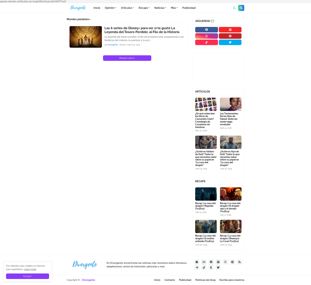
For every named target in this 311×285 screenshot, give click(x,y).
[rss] (239, 262)
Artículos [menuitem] (126, 7)
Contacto (169, 280)
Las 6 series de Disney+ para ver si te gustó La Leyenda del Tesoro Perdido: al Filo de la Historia (141, 30)
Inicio (157, 280)
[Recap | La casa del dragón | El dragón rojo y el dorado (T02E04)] (231, 194)
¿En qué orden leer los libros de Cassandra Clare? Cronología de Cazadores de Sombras (205, 120)
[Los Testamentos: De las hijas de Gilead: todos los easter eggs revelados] (231, 104)
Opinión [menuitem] (110, 7)
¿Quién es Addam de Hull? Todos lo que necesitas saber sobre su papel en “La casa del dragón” (206, 158)
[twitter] (230, 42)
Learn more (30, 269)
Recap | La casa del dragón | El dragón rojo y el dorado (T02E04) (230, 207)
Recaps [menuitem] (143, 7)
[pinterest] (230, 36)
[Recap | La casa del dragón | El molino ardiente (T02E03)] (206, 226)
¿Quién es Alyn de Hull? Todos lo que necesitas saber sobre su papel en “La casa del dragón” (230, 158)
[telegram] (197, 267)
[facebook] (206, 29)
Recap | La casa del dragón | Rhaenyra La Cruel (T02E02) (230, 238)
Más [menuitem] (173, 7)
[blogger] (197, 262)
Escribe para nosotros (231, 280)
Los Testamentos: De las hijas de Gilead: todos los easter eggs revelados (229, 119)
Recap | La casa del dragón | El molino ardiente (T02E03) (205, 238)
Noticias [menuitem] (159, 7)
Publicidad (185, 280)
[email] (204, 262)
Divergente (88, 280)
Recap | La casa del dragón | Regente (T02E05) (205, 206)
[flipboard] (230, 29)
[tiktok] (206, 42)
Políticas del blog (205, 280)
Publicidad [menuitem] (189, 7)
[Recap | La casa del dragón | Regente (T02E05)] (206, 194)
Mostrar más (126, 58)
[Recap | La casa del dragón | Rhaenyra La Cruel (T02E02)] (231, 226)
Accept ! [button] (27, 276)
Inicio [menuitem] (97, 7)
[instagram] (206, 36)
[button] (234, 8)
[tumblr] (211, 267)
